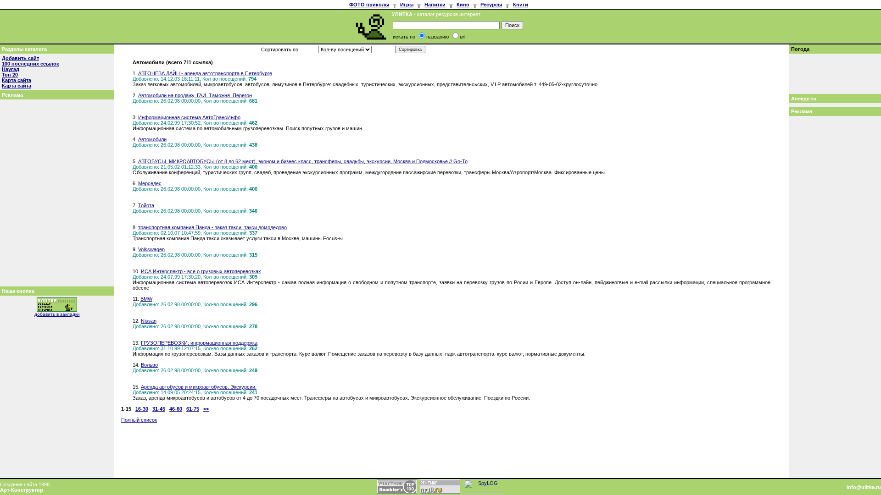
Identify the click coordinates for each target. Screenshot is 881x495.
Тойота (146, 205)
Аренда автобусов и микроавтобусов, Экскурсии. (198, 387)
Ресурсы (491, 4)
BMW (146, 299)
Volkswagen (151, 249)
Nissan (148, 321)
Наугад (10, 69)
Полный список (139, 420)
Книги (520, 4)
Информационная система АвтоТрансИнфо (189, 117)
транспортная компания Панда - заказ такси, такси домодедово (212, 227)
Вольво (149, 365)
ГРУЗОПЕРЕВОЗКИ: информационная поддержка (199, 343)
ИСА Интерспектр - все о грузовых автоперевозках (201, 271)
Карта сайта (16, 80)
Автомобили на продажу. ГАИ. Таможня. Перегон (195, 95)
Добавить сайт (20, 58)
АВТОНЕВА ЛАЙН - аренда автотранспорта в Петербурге (205, 73)
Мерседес (150, 183)
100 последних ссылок (30, 63)
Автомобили (152, 139)
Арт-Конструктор (21, 490)
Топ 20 (10, 74)
